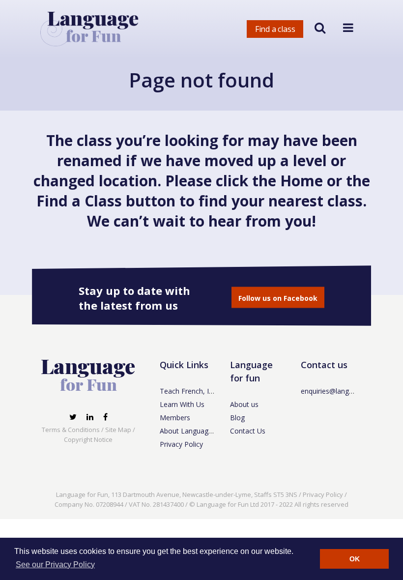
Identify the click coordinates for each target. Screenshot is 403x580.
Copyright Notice (88, 439)
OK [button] (354, 559)
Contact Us (247, 430)
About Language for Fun (198, 430)
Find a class (275, 29)
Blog (237, 417)
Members (175, 417)
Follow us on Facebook (277, 298)
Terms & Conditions (71, 429)
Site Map (118, 429)
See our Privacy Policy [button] (55, 564)
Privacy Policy (181, 444)
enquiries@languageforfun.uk (347, 391)
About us (244, 404)
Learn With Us (182, 404)
